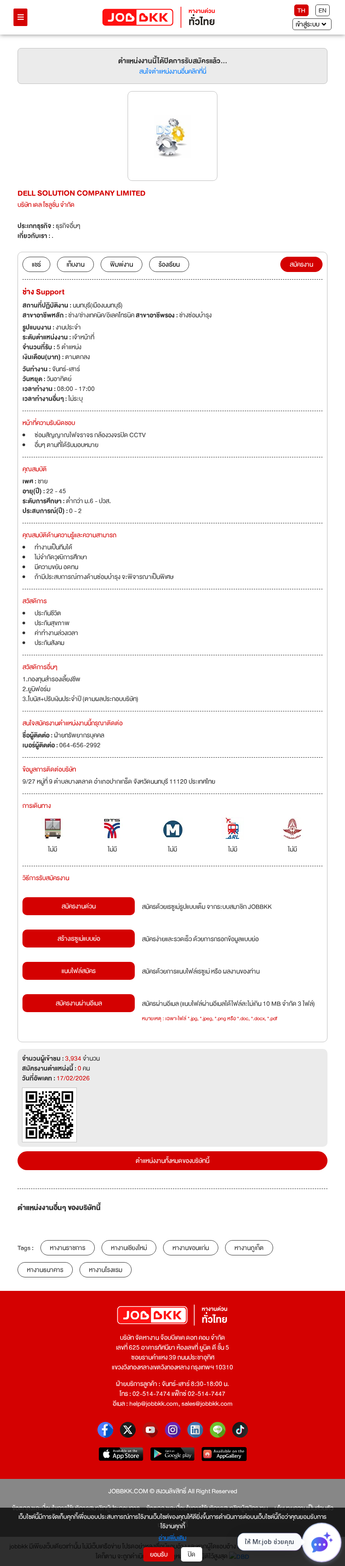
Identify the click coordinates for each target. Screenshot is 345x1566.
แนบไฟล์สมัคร (79, 970)
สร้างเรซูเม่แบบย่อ (79, 938)
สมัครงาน (301, 264)
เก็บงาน (75, 264)
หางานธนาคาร (45, 1269)
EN (322, 10)
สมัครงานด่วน (79, 906)
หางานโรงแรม (105, 1269)
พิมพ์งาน (121, 264)
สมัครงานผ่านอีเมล (79, 1003)
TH (301, 10)
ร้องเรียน (169, 264)
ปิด (191, 1554)
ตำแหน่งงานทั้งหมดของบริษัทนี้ (172, 1160)
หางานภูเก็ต (249, 1247)
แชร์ (36, 264)
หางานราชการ (67, 1247)
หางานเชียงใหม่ (129, 1247)
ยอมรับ (159, 1554)
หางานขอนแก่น (190, 1247)
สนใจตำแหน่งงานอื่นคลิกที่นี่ (172, 71)
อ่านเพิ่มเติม (172, 1538)
